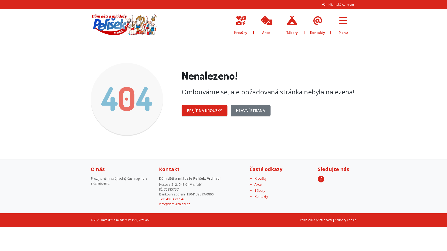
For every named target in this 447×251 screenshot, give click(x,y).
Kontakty (261, 196)
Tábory (259, 190)
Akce (257, 184)
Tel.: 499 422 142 (172, 199)
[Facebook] (321, 179)
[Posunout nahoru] (436, 240)
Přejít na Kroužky (204, 110)
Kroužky (260, 178)
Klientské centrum (341, 4)
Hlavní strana (250, 110)
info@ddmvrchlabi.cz (174, 204)
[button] (343, 24)
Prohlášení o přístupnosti (315, 220)
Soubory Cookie (345, 220)
